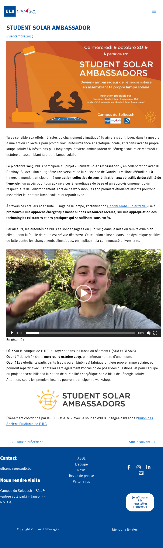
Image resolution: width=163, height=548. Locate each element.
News (81, 470)
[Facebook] (128, 467)
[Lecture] (12, 333)
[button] (83, 293)
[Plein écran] (155, 333)
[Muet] (148, 333)
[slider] (80, 333)
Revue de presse (81, 476)
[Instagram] (138, 467)
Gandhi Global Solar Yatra (127, 206)
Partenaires (81, 482)
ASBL (81, 458)
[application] (83, 293)
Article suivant (142, 442)
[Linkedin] (148, 467)
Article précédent (27, 442)
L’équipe (81, 464)
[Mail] (141, 473)
